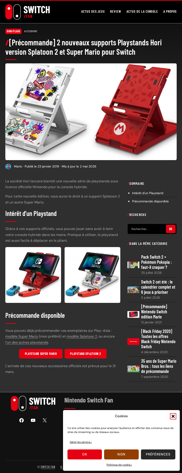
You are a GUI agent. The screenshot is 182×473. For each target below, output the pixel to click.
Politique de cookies (119, 465)
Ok (84, 454)
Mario (18, 166)
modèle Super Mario (21, 336)
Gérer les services (81, 442)
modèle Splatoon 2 (82, 336)
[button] (173, 416)
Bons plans (13, 31)
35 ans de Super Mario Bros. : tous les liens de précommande (158, 366)
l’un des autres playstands (26, 342)
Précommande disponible (150, 201)
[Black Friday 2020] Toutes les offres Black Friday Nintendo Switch (158, 339)
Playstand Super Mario (41, 354)
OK (170, 229)
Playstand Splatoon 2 (85, 354)
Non (121, 454)
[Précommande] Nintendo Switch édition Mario (154, 311)
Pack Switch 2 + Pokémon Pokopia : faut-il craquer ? (156, 262)
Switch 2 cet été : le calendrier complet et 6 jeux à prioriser (158, 287)
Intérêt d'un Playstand (147, 193)
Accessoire (30, 31)
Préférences (158, 454)
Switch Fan (48, 467)
